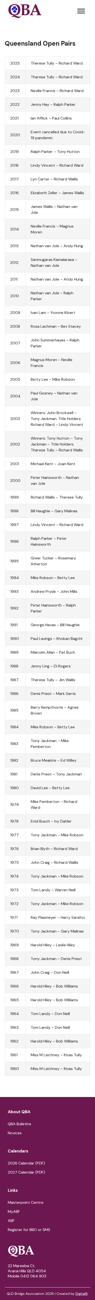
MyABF (14, 1211)
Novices (15, 1133)
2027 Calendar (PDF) (26, 1172)
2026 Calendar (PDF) (26, 1163)
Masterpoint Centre (25, 1202)
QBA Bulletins (19, 1123)
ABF (11, 1220)
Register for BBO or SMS (29, 1229)
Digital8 (82, 1293)
